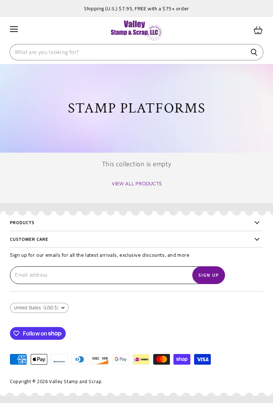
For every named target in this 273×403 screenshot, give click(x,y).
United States (36, 307)
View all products (137, 183)
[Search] (254, 52)
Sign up (208, 275)
